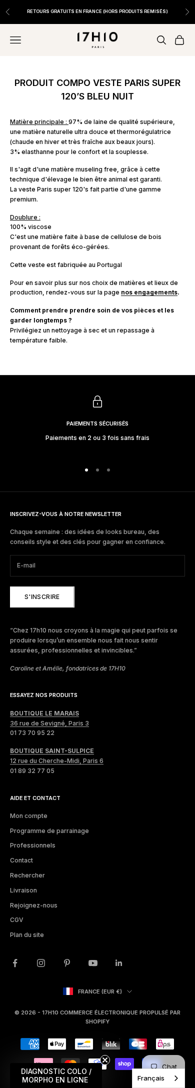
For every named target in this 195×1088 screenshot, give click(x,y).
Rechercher (27, 875)
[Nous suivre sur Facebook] (15, 963)
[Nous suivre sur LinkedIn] (119, 963)
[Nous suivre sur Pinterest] (67, 963)
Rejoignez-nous (34, 905)
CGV (17, 920)
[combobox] (158, 1078)
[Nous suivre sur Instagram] (41, 963)
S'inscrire (42, 596)
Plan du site (27, 934)
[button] (56, 1075)
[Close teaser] (105, 1060)
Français (151, 1078)
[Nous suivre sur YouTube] (93, 963)
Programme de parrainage (49, 830)
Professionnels (33, 845)
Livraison (23, 890)
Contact (21, 860)
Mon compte (29, 816)
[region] (97, 424)
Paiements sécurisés (97, 423)
